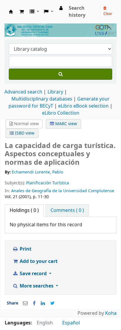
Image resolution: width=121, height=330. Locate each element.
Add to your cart (38, 261)
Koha (111, 313)
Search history (77, 12)
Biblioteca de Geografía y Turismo (11, 12)
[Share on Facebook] (34, 303)
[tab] (67, 210)
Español (71, 322)
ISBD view (24, 133)
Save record (33, 273)
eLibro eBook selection (84, 106)
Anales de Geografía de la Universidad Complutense (62, 191)
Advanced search (23, 92)
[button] (21, 12)
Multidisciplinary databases (42, 99)
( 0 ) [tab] (24, 210)
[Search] (60, 74)
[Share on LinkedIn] (43, 303)
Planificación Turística (47, 183)
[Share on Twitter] (52, 303)
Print (25, 249)
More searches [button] (37, 286)
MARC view (65, 124)
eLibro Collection (60, 113)
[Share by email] (25, 303)
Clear (107, 13)
